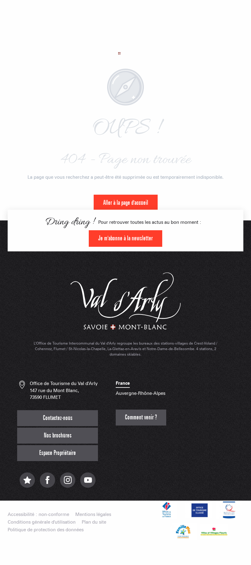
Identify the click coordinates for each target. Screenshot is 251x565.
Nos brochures (58, 435)
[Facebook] (47, 483)
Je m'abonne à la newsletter (125, 238)
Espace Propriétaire (57, 453)
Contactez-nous (58, 418)
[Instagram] (68, 483)
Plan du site (94, 522)
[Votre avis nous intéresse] (27, 483)
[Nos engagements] (198, 510)
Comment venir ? (141, 417)
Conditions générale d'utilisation (42, 522)
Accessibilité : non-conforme (38, 514)
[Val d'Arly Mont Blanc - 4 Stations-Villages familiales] (125, 41)
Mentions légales (93, 514)
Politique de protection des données (46, 530)
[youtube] (88, 483)
